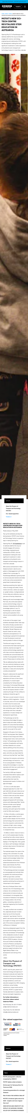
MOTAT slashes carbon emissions (12, 1082)
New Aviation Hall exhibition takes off (13, 1095)
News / (10, 13)
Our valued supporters (12, 513)
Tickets (8, 516)
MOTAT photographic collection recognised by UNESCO (12, 1078)
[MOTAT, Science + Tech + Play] (7, 6)
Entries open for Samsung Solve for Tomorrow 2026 (13, 1086)
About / (7, 13)
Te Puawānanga (17, 543)
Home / (3, 13)
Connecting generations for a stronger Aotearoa (14, 1091)
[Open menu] (25, 6)
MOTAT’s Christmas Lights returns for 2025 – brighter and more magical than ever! (13, 1101)
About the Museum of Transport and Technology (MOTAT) (13, 508)
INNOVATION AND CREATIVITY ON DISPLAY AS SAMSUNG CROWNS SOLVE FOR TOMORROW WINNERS (13, 1108)
